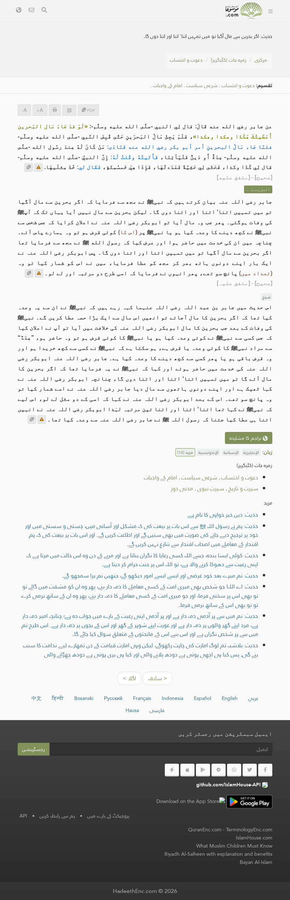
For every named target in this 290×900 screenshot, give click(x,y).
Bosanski (83, 698)
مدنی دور (182, 488)
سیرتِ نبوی (210, 488)
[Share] (69, 110)
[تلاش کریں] (44, 10)
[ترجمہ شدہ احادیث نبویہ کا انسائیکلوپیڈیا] (244, 10)
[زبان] (18, 10)
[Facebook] (265, 770)
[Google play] (203, 770)
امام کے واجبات (167, 85)
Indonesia (172, 698)
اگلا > (129, 678)
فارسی (157, 710)
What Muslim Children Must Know (234, 845)
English (230, 698)
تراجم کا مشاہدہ (246, 438)
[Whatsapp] (234, 770)
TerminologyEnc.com (249, 829)
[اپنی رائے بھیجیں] (38, 167)
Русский (113, 698)
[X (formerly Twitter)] (250, 770)
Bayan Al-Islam (256, 862)
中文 (36, 698)
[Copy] (28, 167)
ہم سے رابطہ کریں (57, 815)
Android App (140, 21)
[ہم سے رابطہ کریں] (31, 10)
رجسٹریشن (33, 749)
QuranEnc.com (204, 829)
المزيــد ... (258, 189)
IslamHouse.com (254, 837)
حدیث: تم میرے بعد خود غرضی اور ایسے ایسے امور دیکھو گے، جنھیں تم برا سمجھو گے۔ (160, 575)
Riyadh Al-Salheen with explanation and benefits (218, 854)
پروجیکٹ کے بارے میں (108, 815)
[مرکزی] (270, 10)
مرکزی (261, 59)
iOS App (94, 21)
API (23, 815)
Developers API (194, 21)
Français (142, 698)
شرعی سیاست (202, 85)
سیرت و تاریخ (243, 488)
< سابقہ (157, 678)
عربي (253, 698)
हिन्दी (58, 698)
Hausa (132, 710)
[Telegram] (218, 770)
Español (202, 698)
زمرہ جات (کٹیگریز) (228, 59)
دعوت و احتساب (186, 59)
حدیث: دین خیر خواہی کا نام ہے (223, 514)
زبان (209, 37)
